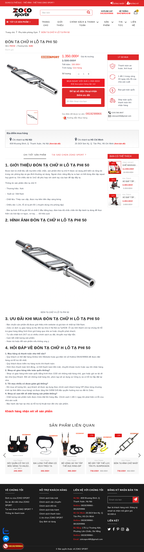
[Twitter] (109, 530)
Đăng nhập (118, 4)
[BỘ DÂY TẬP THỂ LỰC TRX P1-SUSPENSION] (99, 445)
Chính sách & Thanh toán (82, 23)
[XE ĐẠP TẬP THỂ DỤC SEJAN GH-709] (114, 199)
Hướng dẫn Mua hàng (76, 118)
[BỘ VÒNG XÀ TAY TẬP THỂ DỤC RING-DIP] (72, 445)
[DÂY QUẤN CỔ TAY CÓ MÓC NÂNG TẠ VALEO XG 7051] (18, 445)
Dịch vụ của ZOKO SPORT (17, 498)
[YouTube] (127, 530)
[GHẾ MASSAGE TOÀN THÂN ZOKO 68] (114, 167)
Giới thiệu (60, 23)
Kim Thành (126, 178)
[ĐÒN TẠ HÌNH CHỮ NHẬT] (126, 445)
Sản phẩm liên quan (72, 425)
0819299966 (94, 113)
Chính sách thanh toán (49, 514)
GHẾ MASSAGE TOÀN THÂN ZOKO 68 (129, 165)
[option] (32, 81)
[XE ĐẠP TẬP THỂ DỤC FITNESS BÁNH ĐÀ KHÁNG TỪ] (114, 183)
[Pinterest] (118, 530)
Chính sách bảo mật (48, 498)
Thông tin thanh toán (14, 513)
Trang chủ (46, 23)
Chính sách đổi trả (47, 506)
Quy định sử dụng (47, 521)
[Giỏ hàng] (135, 13)
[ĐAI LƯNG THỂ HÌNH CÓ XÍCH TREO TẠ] (45, 445)
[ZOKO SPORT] (22, 12)
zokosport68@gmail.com (121, 116)
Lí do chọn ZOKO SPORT (51, 518)
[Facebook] (114, 530)
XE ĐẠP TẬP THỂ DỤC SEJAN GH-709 (129, 197)
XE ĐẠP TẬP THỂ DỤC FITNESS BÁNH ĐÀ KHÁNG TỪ (129, 181)
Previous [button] (4, 455)
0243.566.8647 (118, 113)
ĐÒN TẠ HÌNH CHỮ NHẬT (126, 463)
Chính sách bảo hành (49, 510)
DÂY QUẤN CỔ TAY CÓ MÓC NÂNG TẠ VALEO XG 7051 (18, 466)
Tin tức (120, 23)
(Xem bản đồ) (55, 144)
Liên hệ (133, 23)
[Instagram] (122, 530)
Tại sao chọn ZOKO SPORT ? (19, 509)
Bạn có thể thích (121, 156)
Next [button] (139, 455)
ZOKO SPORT (128, 162)
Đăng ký (134, 4)
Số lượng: (66, 73)
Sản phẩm (106, 23)
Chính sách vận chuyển (50, 502)
